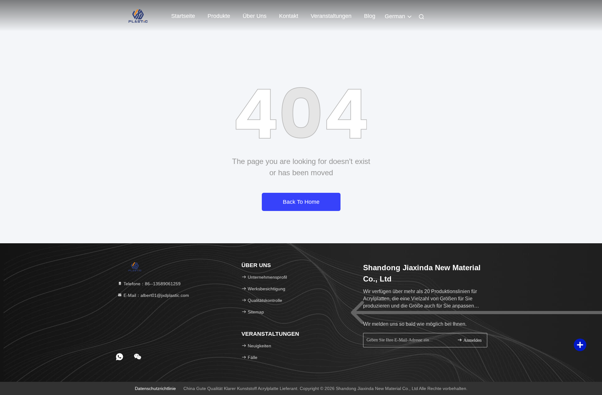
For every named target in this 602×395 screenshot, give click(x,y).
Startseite (183, 16)
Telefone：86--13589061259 (151, 283)
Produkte (219, 16)
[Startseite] (138, 15)
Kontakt (288, 16)
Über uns (255, 16)
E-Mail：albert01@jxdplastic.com (155, 295)
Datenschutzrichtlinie (155, 388)
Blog (369, 16)
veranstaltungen (331, 16)
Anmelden (472, 340)
